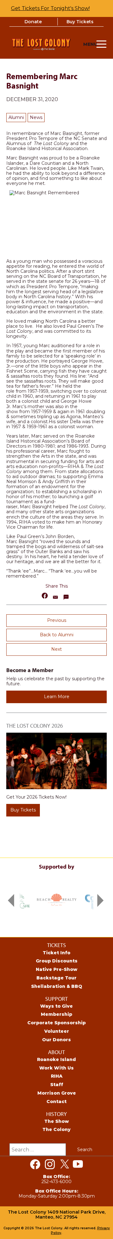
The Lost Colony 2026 (34, 725)
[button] (45, 596)
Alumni (16, 117)
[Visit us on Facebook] (35, 1164)
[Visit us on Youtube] (78, 1164)
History (56, 1114)
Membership (56, 1014)
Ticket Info (56, 953)
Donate (33, 21)
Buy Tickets (80, 21)
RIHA (56, 1076)
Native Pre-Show (56, 969)
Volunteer (56, 1031)
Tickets (56, 945)
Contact (56, 1101)
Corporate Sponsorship (56, 1023)
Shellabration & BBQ (56, 986)
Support (56, 998)
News (36, 117)
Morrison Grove (56, 1093)
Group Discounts (57, 961)
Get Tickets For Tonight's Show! (50, 8)
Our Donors (56, 1039)
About (56, 1052)
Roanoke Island (56, 1059)
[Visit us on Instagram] (50, 1164)
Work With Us (56, 1068)
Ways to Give (56, 1006)
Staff (56, 1084)
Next (56, 649)
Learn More (56, 696)
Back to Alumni (56, 635)
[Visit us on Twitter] (65, 1164)
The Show (56, 1121)
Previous (56, 620)
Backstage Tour (56, 978)
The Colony (56, 1129)
